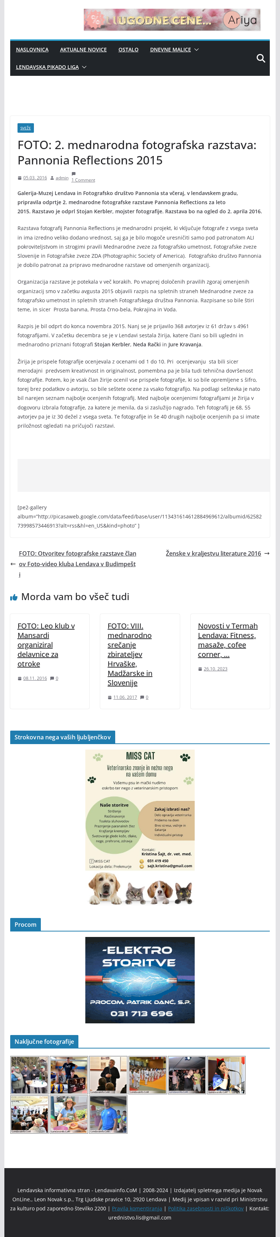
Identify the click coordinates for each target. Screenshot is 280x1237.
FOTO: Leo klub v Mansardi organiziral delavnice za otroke (46, 645)
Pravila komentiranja (137, 1208)
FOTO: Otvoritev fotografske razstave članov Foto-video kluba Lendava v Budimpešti (77, 564)
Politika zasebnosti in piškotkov (206, 1208)
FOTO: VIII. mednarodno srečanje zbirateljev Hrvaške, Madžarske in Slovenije (130, 654)
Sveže (25, 128)
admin (62, 178)
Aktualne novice (83, 49)
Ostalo (128, 49)
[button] (195, 49)
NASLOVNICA (32, 49)
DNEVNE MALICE (170, 49)
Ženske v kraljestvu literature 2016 (213, 553)
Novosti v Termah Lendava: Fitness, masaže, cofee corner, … (228, 640)
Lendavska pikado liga (47, 66)
